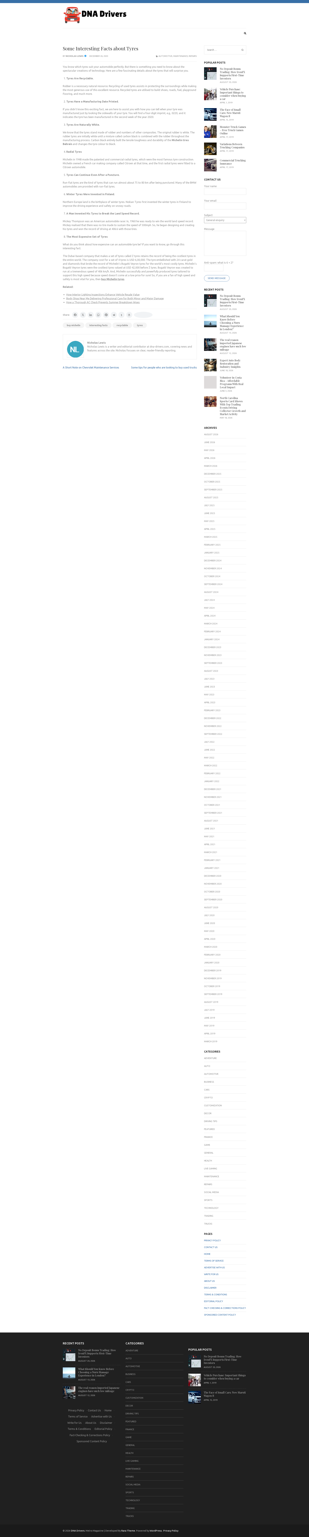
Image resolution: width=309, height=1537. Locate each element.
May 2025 (209, 521)
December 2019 (212, 970)
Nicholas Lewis (75, 56)
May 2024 (209, 608)
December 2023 (212, 647)
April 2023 (209, 702)
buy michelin (73, 325)
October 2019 (212, 986)
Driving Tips (210, 1121)
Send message (217, 278)
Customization (213, 1105)
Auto (207, 1066)
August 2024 (211, 592)
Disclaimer (210, 1287)
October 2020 (212, 891)
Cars (207, 1089)
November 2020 (213, 883)
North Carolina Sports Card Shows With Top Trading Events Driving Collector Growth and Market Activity (233, 406)
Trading (208, 1216)
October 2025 (212, 481)
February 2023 (212, 710)
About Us (209, 1281)
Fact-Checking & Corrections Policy (225, 1308)
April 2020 (209, 939)
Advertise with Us (214, 1267)
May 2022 (209, 757)
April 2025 (209, 529)
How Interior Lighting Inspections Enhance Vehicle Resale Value (103, 294)
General (208, 1153)
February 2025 (212, 544)
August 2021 (211, 820)
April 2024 (209, 615)
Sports (208, 1200)
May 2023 (209, 694)
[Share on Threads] (129, 315)
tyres (140, 325)
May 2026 (209, 450)
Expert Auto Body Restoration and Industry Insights (230, 363)
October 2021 (212, 805)
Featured (209, 1129)
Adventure (210, 1058)
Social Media (211, 1192)
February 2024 (212, 631)
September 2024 (213, 584)
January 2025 (211, 552)
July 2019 (209, 1010)
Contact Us (211, 1247)
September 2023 (213, 663)
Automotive (165, 56)
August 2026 (211, 434)
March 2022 (210, 765)
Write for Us (211, 1274)
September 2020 (213, 899)
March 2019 (210, 1041)
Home (207, 1254)
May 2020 (209, 931)
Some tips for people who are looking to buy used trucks (164, 367)
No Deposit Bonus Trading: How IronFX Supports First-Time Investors (232, 73)
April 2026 (209, 458)
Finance (208, 1137)
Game (207, 1145)
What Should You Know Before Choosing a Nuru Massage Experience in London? (232, 323)
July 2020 (209, 915)
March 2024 (210, 623)
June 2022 (209, 749)
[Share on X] (83, 315)
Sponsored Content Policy (220, 1315)
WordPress (156, 1530)
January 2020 (211, 962)
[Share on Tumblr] (121, 315)
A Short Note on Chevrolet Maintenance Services (91, 367)
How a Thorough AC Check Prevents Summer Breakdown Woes (103, 302)
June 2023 (209, 686)
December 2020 (212, 876)
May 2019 (209, 1025)
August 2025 (211, 497)
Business (209, 1082)
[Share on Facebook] (75, 315)
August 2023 (211, 671)
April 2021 (209, 844)
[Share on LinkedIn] (91, 315)
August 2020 (211, 907)
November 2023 (213, 655)
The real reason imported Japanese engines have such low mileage (233, 344)
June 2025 (209, 513)
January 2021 (211, 868)
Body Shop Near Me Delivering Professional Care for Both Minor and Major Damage (115, 298)
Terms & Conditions (215, 1294)
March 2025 (210, 537)
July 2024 (209, 600)
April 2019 (209, 1033)
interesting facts (98, 325)
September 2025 (213, 489)
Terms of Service (214, 1260)
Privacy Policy (212, 1240)
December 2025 (212, 474)
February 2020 (212, 954)
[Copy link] (143, 315)
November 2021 (213, 797)
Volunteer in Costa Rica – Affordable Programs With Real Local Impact (231, 382)
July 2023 (209, 679)
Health (208, 1160)
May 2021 (209, 836)
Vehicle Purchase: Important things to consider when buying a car (233, 94)
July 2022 (209, 742)
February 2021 (212, 860)
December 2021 (212, 789)
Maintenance (180, 56)
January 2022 (211, 781)
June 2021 (209, 828)
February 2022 (212, 773)
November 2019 (213, 978)
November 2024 (213, 568)
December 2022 (212, 718)
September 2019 (213, 994)
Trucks (208, 1223)
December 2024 (212, 560)
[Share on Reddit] (114, 315)
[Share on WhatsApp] (98, 315)
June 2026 (209, 442)
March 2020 (210, 947)
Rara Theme (128, 1530)
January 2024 (211, 639)
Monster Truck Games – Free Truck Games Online (233, 130)
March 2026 (210, 466)
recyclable (122, 325)
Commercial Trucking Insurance (233, 162)
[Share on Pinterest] (106, 315)
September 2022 (213, 734)
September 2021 (213, 813)
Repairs (193, 56)
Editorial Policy (213, 1301)
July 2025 (209, 505)
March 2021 (210, 852)
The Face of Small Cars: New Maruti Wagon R (230, 113)
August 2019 (211, 1002)
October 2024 (212, 576)
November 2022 (213, 726)
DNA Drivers (78, 1530)
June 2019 (209, 1018)
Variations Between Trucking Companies (232, 145)
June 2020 (209, 923)
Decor (207, 1113)
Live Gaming (210, 1168)
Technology (211, 1208)
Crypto (208, 1097)
